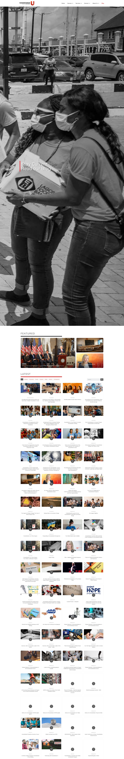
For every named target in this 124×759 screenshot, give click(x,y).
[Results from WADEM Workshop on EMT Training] (30, 613)
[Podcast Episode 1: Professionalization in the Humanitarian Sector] (93, 656)
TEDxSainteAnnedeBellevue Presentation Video (72, 579)
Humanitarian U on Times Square (30, 536)
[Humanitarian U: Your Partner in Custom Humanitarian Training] (72, 411)
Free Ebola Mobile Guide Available (73, 536)
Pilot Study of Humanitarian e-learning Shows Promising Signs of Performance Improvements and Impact (30, 580)
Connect (86, 3)
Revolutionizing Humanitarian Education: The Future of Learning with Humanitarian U (72, 469)
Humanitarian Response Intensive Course (30, 734)
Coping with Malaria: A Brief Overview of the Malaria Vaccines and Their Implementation (72, 492)
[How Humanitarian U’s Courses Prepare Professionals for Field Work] (93, 411)
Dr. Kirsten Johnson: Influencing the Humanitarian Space (51, 491)
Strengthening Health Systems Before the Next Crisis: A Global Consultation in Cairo (30, 400)
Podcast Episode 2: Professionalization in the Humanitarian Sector (30, 668)
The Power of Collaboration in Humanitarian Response (93, 491)
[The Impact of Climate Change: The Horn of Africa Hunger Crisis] (30, 502)
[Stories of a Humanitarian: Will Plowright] (51, 701)
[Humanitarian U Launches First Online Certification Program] (72, 744)
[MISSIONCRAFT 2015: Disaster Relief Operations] (72, 723)
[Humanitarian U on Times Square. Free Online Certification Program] (30, 546)
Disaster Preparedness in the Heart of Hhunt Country (93, 579)
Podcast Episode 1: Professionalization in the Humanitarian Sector (93, 668)
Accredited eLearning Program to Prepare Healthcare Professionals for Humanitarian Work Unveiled (72, 668)
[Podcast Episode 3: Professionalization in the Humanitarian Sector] (93, 613)
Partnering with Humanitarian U (51, 755)
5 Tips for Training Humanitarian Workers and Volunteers (93, 558)
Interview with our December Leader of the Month (30, 646)
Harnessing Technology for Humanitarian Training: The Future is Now (93, 445)
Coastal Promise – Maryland (72, 601)
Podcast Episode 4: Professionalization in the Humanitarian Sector (72, 625)
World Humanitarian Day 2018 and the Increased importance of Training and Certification (30, 603)
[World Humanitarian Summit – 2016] (93, 678)
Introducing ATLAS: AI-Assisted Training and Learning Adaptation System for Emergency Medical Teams (51, 423)
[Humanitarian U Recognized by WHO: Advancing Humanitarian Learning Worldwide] (30, 411)
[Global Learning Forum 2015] (51, 723)
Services (78, 3)
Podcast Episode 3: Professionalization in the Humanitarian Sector (93, 625)
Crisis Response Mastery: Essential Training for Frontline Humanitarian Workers (51, 445)
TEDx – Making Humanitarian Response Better (72, 558)
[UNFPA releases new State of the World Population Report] (51, 678)
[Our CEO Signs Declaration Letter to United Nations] (93, 634)
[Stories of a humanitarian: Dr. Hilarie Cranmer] (72, 701)
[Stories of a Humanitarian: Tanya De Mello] (93, 701)
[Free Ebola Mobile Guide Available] (72, 524)
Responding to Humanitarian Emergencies (51, 536)
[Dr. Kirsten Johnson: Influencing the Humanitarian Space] (51, 479)
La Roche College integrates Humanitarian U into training (30, 756)
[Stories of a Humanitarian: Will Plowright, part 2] (30, 701)
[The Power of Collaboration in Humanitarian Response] (93, 479)
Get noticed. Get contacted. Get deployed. (51, 624)
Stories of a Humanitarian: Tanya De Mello (93, 712)
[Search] (101, 379)
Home (63, 3)
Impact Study (51, 557)
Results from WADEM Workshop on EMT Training (30, 625)
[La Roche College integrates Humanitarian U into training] (30, 744)
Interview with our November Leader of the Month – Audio (51, 646)
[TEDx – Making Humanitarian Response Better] (72, 546)
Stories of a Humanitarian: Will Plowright (51, 712)
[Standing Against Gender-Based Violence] (72, 388)
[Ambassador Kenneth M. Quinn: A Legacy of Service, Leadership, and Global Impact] (93, 456)
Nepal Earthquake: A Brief (93, 755)
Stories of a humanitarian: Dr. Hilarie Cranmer (72, 713)
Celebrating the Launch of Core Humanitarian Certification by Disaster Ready (72, 514)
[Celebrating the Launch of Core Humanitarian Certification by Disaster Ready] (72, 502)
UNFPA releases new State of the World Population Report (51, 690)
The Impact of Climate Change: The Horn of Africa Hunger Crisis (30, 514)
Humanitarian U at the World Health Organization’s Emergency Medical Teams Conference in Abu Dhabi (30, 469)
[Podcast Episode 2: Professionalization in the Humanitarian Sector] (30, 656)
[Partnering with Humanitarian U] (51, 744)
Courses (69, 3)
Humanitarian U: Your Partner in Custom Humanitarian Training (72, 423)
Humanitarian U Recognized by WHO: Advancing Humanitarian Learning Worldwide (30, 423)
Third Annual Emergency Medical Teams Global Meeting (72, 646)
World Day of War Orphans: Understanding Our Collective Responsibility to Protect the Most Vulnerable (51, 401)
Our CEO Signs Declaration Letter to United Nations (94, 646)
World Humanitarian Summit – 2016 (93, 690)
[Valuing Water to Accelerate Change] (51, 502)
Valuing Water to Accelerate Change (51, 513)
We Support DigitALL (93, 513)
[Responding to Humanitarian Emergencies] (51, 524)
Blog (103, 3)
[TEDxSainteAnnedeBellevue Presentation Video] (72, 567)
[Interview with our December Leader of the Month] (30, 634)
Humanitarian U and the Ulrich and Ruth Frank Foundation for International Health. (93, 536)
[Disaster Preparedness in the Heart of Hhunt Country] (93, 567)
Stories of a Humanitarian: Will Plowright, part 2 (30, 713)
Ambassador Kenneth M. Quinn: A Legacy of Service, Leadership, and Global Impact (93, 468)
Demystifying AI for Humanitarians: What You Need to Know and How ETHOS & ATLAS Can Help (93, 401)
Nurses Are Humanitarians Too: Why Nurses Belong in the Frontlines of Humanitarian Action (72, 446)
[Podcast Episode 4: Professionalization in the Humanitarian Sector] (72, 613)
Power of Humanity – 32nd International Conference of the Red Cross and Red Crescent (72, 691)
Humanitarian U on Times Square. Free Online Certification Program (30, 558)
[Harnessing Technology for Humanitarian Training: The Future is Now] (93, 433)
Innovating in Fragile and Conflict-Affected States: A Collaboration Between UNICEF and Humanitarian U (30, 492)
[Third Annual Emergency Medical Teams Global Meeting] (72, 634)
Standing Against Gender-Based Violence (72, 399)
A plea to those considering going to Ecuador (51, 668)
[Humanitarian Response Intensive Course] (30, 723)
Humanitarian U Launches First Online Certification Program (72, 756)
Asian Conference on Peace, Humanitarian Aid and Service (93, 735)
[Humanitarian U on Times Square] (30, 524)
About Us (95, 3)
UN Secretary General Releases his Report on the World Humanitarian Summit (30, 690)
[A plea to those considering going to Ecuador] (51, 656)
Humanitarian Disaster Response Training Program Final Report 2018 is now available (51, 602)
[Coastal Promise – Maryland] (72, 590)
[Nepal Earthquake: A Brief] (93, 744)
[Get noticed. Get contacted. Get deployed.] (51, 613)
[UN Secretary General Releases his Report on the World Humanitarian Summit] (30, 678)
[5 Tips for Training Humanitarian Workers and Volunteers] (93, 546)
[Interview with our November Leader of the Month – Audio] (51, 634)
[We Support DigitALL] (93, 502)
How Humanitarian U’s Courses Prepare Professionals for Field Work (93, 423)
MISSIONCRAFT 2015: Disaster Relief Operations (72, 735)
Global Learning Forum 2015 (51, 734)
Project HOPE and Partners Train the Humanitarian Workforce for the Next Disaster (93, 603)
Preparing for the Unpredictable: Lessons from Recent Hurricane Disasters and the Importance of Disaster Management (51, 469)
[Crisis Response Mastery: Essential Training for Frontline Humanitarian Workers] (51, 433)
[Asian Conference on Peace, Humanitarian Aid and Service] (93, 723)
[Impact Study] (51, 546)
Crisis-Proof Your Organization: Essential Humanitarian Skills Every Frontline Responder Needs (30, 446)
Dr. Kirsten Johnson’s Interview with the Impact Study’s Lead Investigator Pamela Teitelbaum (51, 580)
